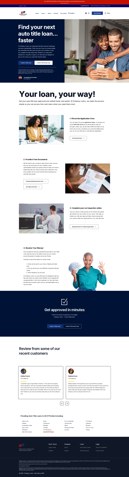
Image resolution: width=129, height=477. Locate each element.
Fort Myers (89, 421)
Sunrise (66, 429)
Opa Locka (25, 427)
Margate (45, 425)
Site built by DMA (39, 473)
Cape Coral (25, 421)
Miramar (88, 425)
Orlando (45, 427)
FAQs (25, 5)
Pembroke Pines (69, 427)
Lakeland (88, 423)
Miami (66, 425)
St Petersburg (47, 429)
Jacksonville (68, 423)
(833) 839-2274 (85, 5)
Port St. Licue (89, 427)
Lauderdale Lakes (27, 425)
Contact (20, 5)
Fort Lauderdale (68, 421)
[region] (19, 465)
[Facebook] (86, 12)
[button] (62, 403)
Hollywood (46, 423)
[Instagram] (88, 12)
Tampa (88, 429)
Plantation (25, 429)
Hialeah (24, 423)
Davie (44, 421)
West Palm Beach (27, 432)
